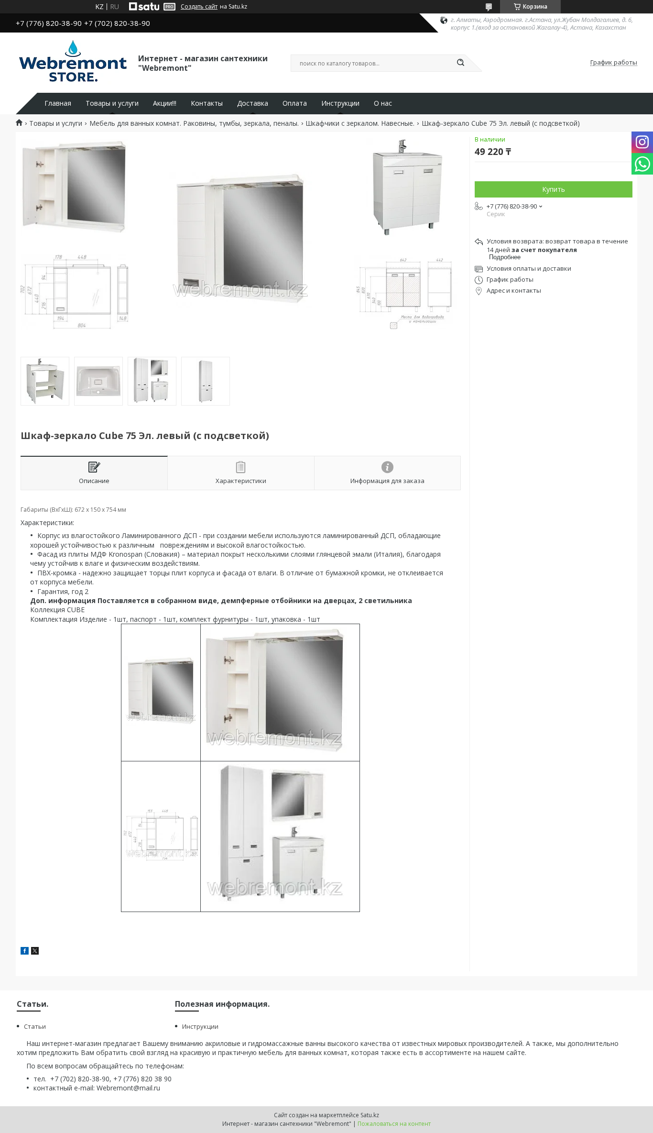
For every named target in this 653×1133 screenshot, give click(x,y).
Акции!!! (164, 103)
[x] (35, 952)
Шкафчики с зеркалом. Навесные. (359, 123)
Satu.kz (369, 1115)
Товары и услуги (112, 103)
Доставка (252, 103)
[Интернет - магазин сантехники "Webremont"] (73, 63)
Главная (57, 103)
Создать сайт (199, 6)
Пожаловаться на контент (394, 1124)
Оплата (295, 103)
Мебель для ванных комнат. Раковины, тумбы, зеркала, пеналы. (194, 123)
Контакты (207, 103)
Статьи (35, 1026)
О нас (383, 103)
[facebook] (25, 952)
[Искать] (460, 63)
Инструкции (340, 103)
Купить (553, 189)
